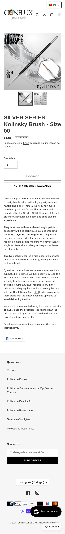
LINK (36, 292)
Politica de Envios (17, 379)
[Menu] (59, 14)
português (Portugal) (31, 482)
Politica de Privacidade (20, 410)
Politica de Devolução (19, 401)
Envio (26, 142)
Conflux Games (25, 523)
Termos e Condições (18, 419)
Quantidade (9, 158)
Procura (11, 370)
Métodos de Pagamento (20, 428)
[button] (54, 5)
